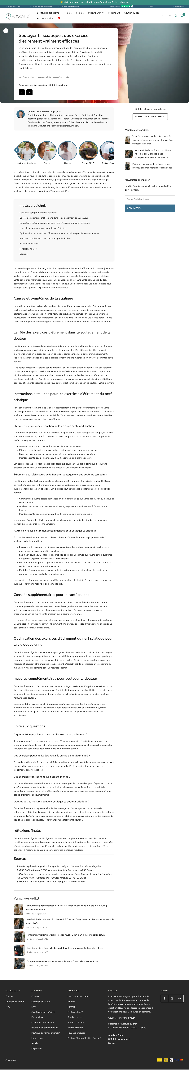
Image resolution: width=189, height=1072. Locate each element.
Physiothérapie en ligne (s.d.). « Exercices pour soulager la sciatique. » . (66, 874)
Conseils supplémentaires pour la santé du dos (42, 228)
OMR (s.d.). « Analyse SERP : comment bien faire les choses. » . (58, 870)
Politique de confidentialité (44, 1027)
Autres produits (45, 18)
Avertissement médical (43, 1012)
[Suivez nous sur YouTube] (179, 998)
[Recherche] (176, 15)
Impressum (37, 1038)
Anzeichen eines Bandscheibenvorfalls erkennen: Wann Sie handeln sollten (65, 948)
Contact (9, 996)
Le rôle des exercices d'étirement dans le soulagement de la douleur (53, 217)
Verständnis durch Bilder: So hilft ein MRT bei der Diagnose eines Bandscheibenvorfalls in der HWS (153, 154)
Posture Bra (114, 12)
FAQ (8, 1006)
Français (165, 16)
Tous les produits (76, 1032)
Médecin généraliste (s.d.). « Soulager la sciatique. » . (60, 866)
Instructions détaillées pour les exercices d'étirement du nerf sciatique (54, 223)
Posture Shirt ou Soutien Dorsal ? (84, 1038)
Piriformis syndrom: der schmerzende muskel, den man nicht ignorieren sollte (66, 934)
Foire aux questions (28, 243)
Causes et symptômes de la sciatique (37, 212)
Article (151, 6)
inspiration (36, 1048)
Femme (80, 12)
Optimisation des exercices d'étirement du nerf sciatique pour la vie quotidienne (58, 233)
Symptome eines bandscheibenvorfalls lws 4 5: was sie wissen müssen (63, 961)
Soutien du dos (131, 12)
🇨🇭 (58, 18)
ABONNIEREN (134, 208)
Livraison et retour (15, 1001)
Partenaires (37, 1017)
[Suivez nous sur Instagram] (172, 998)
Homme (68, 12)
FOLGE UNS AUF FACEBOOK (150, 116)
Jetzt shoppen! (122, 2)
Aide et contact (179, 6)
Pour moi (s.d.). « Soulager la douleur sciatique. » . (53, 881)
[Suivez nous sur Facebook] (164, 998)
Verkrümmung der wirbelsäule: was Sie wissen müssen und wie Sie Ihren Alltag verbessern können (152, 140)
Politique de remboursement (45, 1032)
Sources (23, 253)
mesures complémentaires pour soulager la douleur (44, 238)
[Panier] (182, 15)
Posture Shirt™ (96, 12)
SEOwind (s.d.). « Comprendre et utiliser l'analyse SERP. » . (53, 877)
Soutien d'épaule (76, 1022)
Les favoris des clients (48, 12)
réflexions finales (27, 248)
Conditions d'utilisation (42, 1022)
